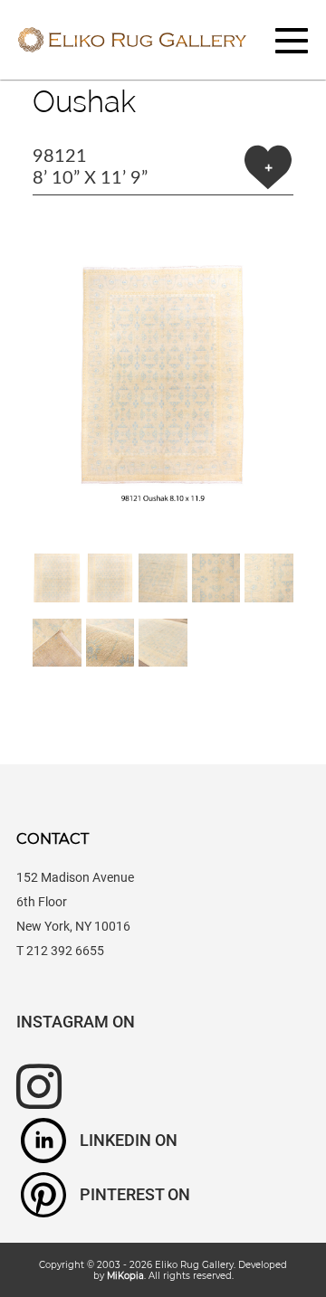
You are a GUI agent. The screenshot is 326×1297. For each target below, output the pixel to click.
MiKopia (125, 1275)
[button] (163, 374)
